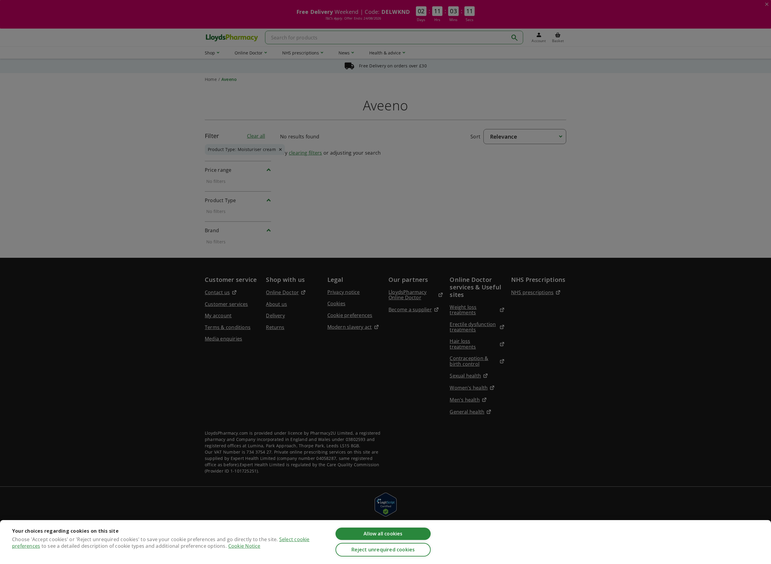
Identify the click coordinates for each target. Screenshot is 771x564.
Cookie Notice (244, 546)
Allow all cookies (383, 533)
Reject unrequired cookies (383, 549)
